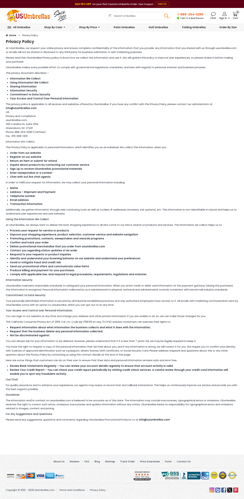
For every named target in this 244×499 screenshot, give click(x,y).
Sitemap (110, 461)
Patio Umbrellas (124, 27)
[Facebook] (223, 490)
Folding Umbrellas (194, 27)
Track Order (127, 461)
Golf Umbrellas (158, 27)
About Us (59, 461)
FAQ (86, 461)
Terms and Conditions (72, 490)
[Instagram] (211, 490)
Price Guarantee (150, 461)
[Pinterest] (235, 490)
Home (12, 35)
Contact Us (184, 461)
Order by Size (228, 27)
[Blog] (217, 490)
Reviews (74, 461)
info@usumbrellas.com (21, 108)
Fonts (168, 461)
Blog (97, 461)
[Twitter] (229, 490)
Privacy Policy (98, 490)
